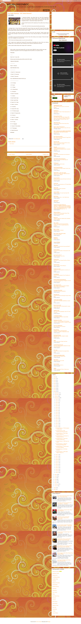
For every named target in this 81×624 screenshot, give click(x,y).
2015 (55, 381)
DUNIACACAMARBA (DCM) (59, 355)
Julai (56, 476)
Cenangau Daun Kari (58, 290)
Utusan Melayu (55, 612)
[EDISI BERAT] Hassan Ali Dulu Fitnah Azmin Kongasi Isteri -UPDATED (64, 546)
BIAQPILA (56, 237)
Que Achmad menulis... (58, 136)
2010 (55, 389)
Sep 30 (57, 399)
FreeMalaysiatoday (56, 577)
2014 (55, 383)
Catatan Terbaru (11, 154)
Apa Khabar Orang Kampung (59, 158)
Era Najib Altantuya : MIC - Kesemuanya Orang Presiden (62, 431)
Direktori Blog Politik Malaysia (60, 279)
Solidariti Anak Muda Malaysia (60, 204)
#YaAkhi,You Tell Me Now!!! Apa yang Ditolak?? (62, 246)
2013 (55, 385)
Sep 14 (57, 425)
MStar (53, 594)
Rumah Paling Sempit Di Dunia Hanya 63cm (61, 123)
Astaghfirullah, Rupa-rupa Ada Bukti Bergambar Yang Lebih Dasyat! (64, 539)
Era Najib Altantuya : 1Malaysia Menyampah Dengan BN (61, 444)
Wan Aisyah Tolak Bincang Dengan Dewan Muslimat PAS (63, 560)
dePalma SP (56, 200)
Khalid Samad (56, 264)
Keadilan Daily (55, 579)
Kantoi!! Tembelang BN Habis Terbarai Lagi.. (61, 369)
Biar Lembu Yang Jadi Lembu (60, 233)
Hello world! (56, 201)
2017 (55, 378)
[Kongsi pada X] (10, 15)
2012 (55, 386)
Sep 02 (57, 470)
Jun (55, 477)
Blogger (49, 621)
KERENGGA (56, 110)
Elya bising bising (57, 284)
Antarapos (54, 588)
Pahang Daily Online (58, 116)
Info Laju (55, 350)
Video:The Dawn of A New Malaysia (60, 265)
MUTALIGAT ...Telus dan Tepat (60, 172)
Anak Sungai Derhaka (58, 167)
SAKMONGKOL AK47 (58, 105)
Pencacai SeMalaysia (58, 325)
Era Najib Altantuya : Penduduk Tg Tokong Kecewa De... (62, 436)
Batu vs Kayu (56, 229)
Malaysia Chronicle (56, 582)
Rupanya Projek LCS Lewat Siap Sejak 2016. (61, 192)
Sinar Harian (54, 592)
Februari (56, 484)
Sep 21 (57, 413)
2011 (55, 388)
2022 (55, 376)
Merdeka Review (55, 586)
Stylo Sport (56, 359)
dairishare (56, 153)
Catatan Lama (46, 154)
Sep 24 (57, 408)
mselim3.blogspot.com (58, 344)
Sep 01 (57, 472)
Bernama (54, 597)
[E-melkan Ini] (8, 15)
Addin (55, 368)
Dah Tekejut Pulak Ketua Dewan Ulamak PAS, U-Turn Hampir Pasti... (65, 496)
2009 (55, 391)
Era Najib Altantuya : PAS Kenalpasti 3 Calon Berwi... (62, 429)
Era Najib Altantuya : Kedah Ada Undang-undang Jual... (61, 439)
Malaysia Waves (57, 212)
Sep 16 (57, 421)
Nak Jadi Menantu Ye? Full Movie (59, 326)
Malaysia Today (55, 605)
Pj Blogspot (56, 163)
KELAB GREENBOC (18, 4)
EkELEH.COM (56, 141)
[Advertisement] (28, 149)
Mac (56, 482)
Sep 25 (57, 407)
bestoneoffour (57, 249)
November (57, 394)
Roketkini (54, 580)
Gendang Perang (57, 335)
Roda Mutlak (56, 329)
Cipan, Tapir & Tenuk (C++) (59, 126)
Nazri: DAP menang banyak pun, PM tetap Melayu (62, 184)
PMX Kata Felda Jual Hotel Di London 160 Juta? (62, 127)
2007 (55, 489)
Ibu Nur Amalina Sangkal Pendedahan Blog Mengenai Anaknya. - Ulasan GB (64, 525)
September (57, 397)
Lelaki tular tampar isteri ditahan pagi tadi (61, 159)
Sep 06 (57, 464)
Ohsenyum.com (57, 122)
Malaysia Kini (54, 575)
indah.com (56, 183)
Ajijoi (55, 340)
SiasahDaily (54, 609)
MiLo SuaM (56, 222)
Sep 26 (57, 405)
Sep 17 (57, 420)
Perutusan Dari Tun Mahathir (59, 230)
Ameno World (56, 191)
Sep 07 (57, 462)
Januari (56, 485)
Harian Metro (54, 603)
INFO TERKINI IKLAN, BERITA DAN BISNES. (62, 131)
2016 (55, 380)
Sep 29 (57, 400)
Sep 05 (57, 465)
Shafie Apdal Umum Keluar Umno (59, 356)
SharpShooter (56, 294)
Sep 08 (57, 461)
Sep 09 (57, 459)
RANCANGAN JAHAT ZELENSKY (60, 188)
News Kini (54, 607)
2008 (55, 487)
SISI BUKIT (56, 245)
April (56, 480)
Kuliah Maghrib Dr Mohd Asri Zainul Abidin (61, 316)
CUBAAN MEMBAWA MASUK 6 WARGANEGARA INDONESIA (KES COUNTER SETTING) (62, 149)
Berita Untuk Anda (57, 305)
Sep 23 (57, 410)
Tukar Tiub (56, 187)
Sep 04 (57, 467)
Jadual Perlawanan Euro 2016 (59, 360)
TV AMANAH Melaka (58, 315)
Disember (57, 392)
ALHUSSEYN (56, 274)
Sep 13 (57, 426)
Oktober (56, 396)
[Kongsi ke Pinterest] (13, 15)
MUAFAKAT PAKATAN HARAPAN (60, 291)
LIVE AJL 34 (56, 238)
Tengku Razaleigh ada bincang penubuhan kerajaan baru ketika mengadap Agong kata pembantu (61, 224)
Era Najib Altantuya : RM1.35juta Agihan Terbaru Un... (62, 434)
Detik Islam (56, 196)
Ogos (56, 474)
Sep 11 (57, 456)
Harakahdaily (54, 584)
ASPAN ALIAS (56, 310)
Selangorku (54, 590)
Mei (55, 479)
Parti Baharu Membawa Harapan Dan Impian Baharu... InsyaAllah (64, 503)
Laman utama (29, 154)
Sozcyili (55, 147)
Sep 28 (57, 402)
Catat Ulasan (11, 143)
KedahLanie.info (57, 268)
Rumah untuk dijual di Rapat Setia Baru (60, 341)
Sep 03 (57, 469)
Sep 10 (57, 457)
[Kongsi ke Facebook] (12, 15)
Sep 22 (57, 412)
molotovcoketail (38, 621)
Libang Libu (56, 259)
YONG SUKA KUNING (58, 299)
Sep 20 (57, 415)
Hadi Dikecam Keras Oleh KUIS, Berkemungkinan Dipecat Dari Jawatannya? (63, 517)
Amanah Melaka (57, 242)
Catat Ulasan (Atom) (30, 158)
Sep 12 (57, 454)
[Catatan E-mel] (22, 138)
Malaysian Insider (55, 573)
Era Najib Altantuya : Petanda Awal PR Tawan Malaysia (62, 447)
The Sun (54, 599)
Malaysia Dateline (55, 571)
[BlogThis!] (9, 15)
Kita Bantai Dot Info (58, 320)
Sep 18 (57, 418)
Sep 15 (57, 423)
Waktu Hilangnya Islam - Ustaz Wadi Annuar (61, 197)
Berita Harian (54, 601)
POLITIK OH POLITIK (57, 234)
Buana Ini (56, 217)
